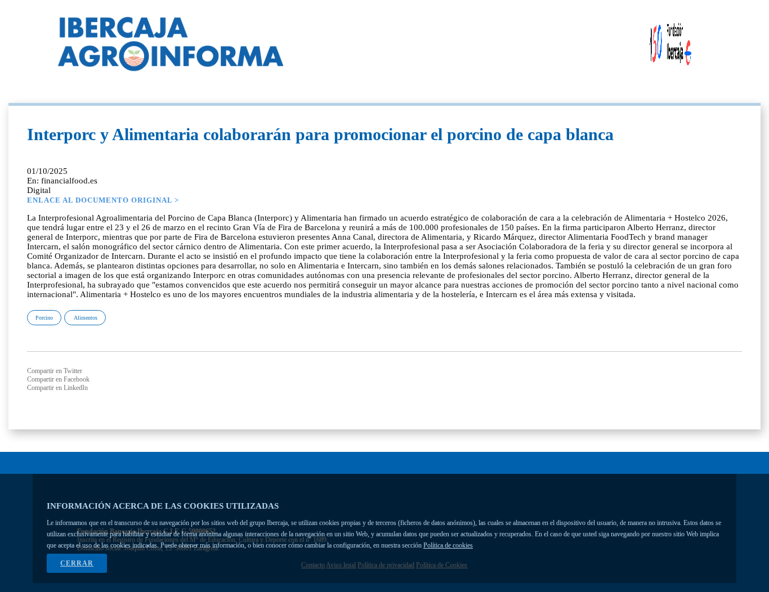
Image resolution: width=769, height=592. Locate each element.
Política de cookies (448, 545)
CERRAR (76, 563)
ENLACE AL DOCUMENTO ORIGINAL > (103, 200)
